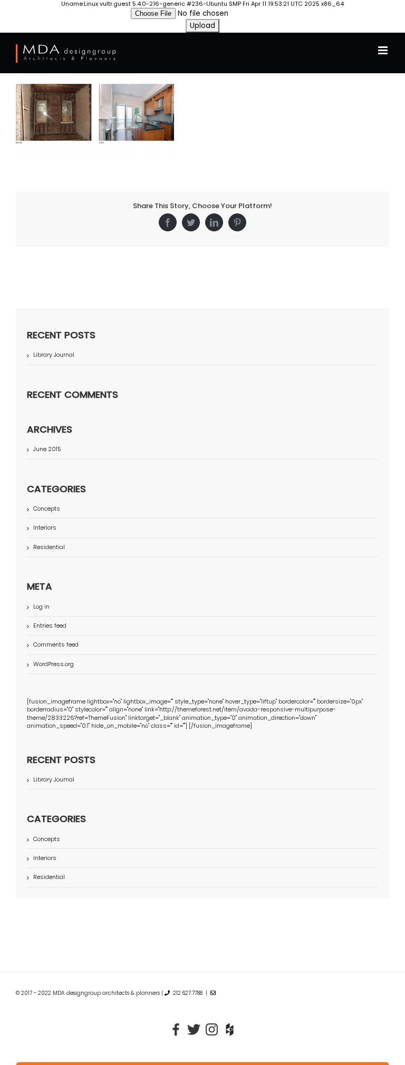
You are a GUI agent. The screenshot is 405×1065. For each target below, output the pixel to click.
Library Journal (53, 354)
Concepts (46, 509)
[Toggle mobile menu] (383, 50)
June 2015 (47, 449)
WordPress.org (53, 664)
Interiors (44, 528)
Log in (41, 606)
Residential (49, 547)
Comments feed (56, 644)
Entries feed (49, 625)
